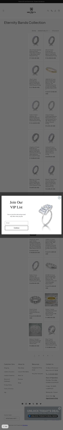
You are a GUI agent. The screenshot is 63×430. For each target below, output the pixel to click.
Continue (16, 228)
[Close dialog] (59, 197)
